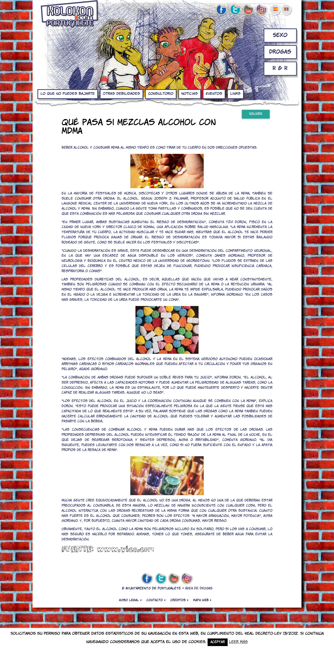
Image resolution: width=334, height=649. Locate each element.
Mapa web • (202, 600)
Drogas (280, 52)
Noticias (189, 94)
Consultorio (160, 94)
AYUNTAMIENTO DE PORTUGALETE (153, 588)
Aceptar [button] (218, 642)
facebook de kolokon (221, 10)
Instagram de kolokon (262, 10)
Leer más (238, 642)
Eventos (214, 94)
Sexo (280, 35)
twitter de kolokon (235, 10)
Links (235, 94)
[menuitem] (275, 6)
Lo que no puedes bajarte (68, 94)
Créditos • (179, 600)
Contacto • (156, 600)
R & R (280, 68)
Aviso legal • (130, 600)
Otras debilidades (121, 94)
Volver (255, 114)
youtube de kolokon (248, 10)
